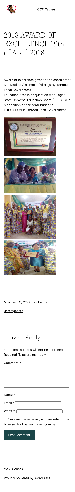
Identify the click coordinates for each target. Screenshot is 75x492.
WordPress (42, 478)
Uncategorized (13, 311)
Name (9, 395)
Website (10, 411)
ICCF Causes (45, 9)
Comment (12, 363)
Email (9, 403)
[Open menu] (69, 9)
